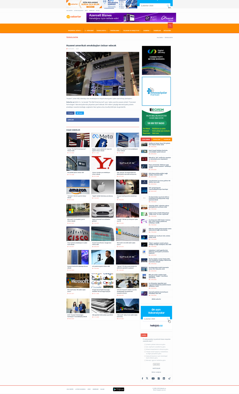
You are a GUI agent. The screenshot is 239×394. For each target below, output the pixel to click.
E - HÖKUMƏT (89, 30)
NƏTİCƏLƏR (156, 368)
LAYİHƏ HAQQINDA (78, 10)
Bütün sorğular (156, 372)
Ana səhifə (160, 37)
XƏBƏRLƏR (91, 10)
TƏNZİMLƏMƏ (114, 30)
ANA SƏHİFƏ (69, 10)
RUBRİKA (146, 30)
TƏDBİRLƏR (157, 30)
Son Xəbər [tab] (146, 139)
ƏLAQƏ (97, 10)
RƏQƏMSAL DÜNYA (74, 30)
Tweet (80, 113)
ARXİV (86, 10)
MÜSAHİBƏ (167, 30)
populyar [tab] (156, 139)
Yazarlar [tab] (167, 139)
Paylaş (71, 113)
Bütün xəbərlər (156, 299)
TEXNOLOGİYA (101, 30)
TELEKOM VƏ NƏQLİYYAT (131, 30)
